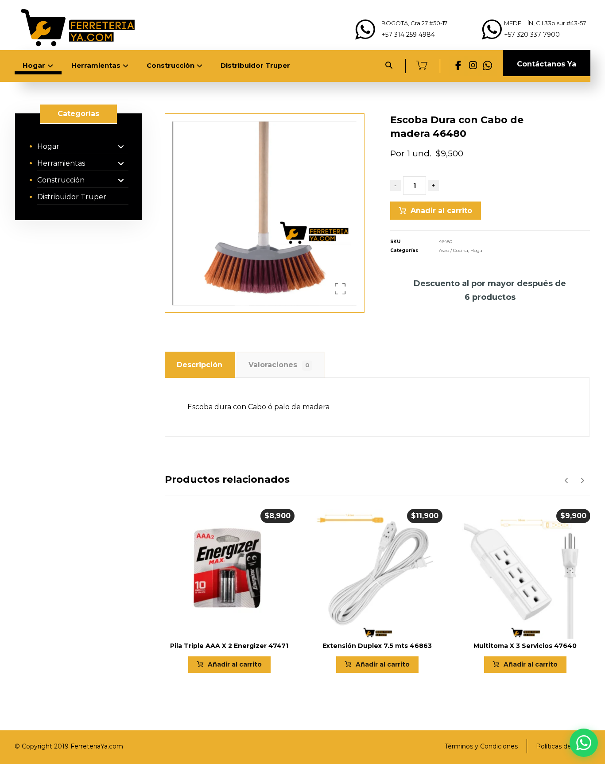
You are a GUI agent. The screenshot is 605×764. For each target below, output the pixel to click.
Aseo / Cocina (453, 250)
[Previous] (566, 480)
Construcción (61, 180)
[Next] (582, 480)
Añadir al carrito (441, 210)
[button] (458, 66)
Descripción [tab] (199, 365)
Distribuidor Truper (71, 197)
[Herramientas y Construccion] (77, 27)
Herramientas (61, 163)
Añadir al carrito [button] (235, 664)
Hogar (477, 250)
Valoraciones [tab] (278, 365)
